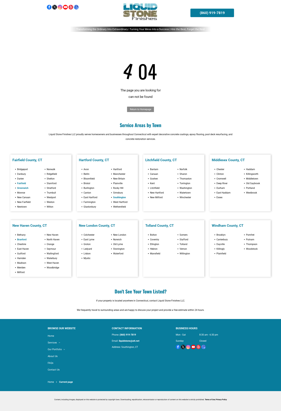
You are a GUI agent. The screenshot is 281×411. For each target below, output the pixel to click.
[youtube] (65, 7)
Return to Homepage (140, 109)
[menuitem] (92, 38)
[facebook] (49, 7)
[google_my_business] (76, 7)
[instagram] (60, 7)
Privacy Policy (221, 400)
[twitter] (54, 7)
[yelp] (70, 7)
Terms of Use (210, 400)
